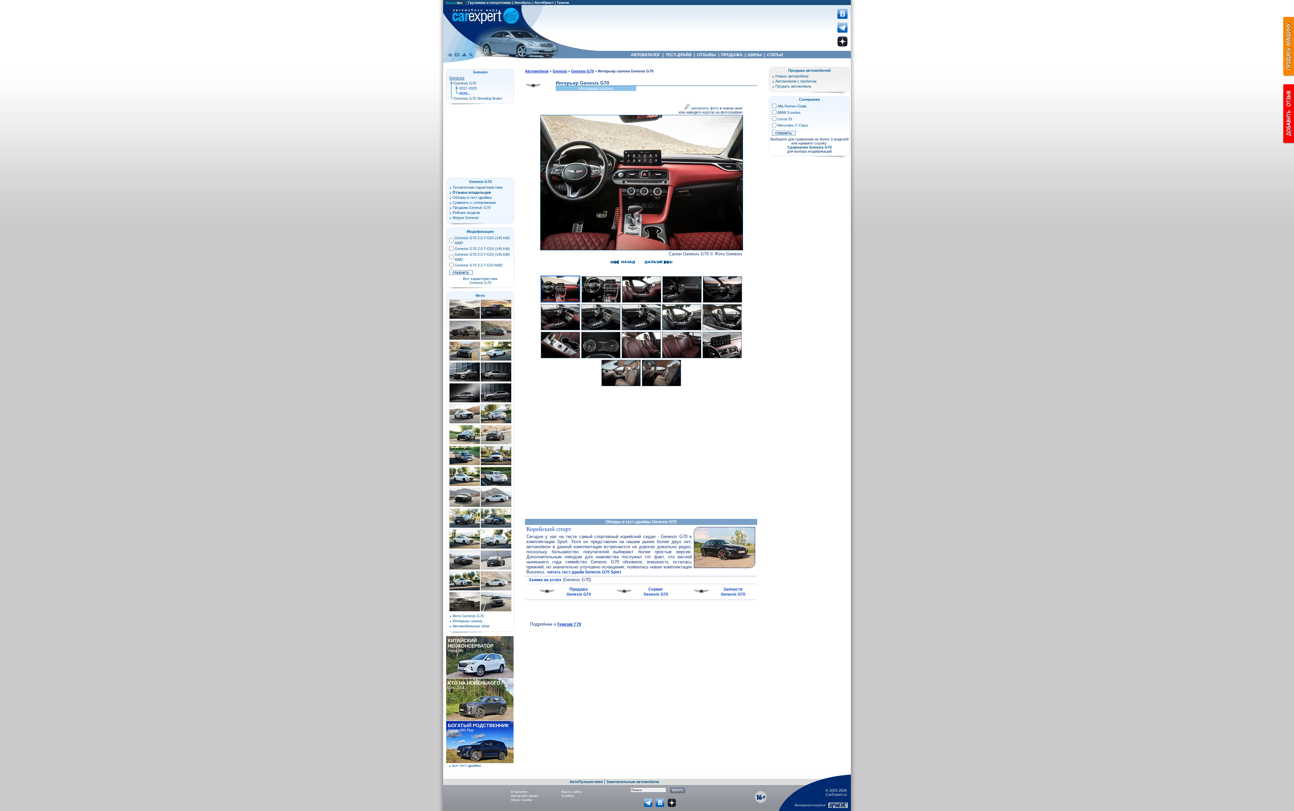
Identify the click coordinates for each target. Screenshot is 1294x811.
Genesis (456, 78)
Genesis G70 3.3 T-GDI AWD (479, 265)
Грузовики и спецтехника (489, 2)
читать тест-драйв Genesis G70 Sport (584, 572)
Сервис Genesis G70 (656, 592)
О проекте (519, 791)
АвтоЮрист (544, 2)
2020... (464, 93)
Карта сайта (571, 791)
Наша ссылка (521, 800)
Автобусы (522, 2)
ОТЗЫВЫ (706, 55)
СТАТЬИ (775, 55)
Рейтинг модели (466, 213)
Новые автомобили (791, 76)
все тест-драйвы (466, 765)
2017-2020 (468, 88)
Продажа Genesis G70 (578, 592)
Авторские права (524, 796)
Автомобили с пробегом (796, 81)
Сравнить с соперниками (474, 202)
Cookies (567, 796)
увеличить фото (704, 108)
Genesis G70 (465, 83)
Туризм (563, 2)
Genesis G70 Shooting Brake (478, 98)
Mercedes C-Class (792, 125)
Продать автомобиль (793, 86)
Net (454, 3)
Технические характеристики (477, 187)
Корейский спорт (548, 529)
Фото (480, 295)
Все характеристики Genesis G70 (480, 281)
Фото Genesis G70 (468, 616)
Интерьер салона (467, 621)
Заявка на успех (545, 580)
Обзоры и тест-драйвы (472, 197)
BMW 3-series (789, 113)
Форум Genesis (466, 218)
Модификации (480, 231)
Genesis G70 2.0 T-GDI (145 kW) (482, 249)
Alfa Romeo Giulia (791, 106)
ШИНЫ (755, 55)
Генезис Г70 (569, 624)
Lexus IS (784, 119)
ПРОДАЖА (732, 55)
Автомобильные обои (471, 626)
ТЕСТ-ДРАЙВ (679, 55)
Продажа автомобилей (809, 70)
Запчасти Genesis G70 (733, 592)
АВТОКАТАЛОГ (645, 55)
